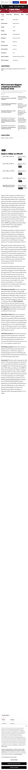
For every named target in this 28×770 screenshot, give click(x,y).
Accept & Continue (14, 767)
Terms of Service (18, 749)
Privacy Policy (4, 746)
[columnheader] (5, 719)
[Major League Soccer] (2, 6)
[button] (26, 7)
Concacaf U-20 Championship (12, 379)
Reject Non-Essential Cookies (14, 763)
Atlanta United (20, 11)
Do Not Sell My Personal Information (9, 757)
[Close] (26, 726)
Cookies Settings (14, 759)
